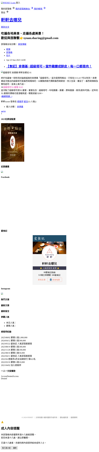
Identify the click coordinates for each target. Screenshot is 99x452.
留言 (26, 101)
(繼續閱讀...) (6, 96)
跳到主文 (5, 27)
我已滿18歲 (6, 448)
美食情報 (22, 44)
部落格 (9, 52)
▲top (3, 111)
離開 (14, 448)
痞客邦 (20, 101)
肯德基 (20, 107)
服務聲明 (74, 417)
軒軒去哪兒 (11, 20)
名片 (8, 55)
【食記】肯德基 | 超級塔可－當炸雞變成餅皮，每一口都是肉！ (49, 66)
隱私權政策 (64, 417)
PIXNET (30, 417)
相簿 (8, 49)
